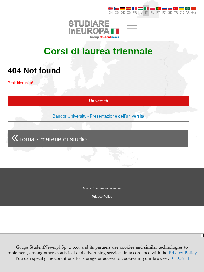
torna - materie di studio (49, 137)
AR (188, 12)
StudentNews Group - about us (102, 187)
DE (123, 12)
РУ (164, 12)
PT (158, 12)
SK (170, 12)
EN (111, 12)
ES (129, 12)
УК (182, 12)
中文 (194, 12)
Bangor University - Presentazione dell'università (98, 116)
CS (117, 12)
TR (176, 12)
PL (152, 12)
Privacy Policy (183, 252)
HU (140, 12)
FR (135, 12)
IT (146, 12)
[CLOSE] (180, 258)
